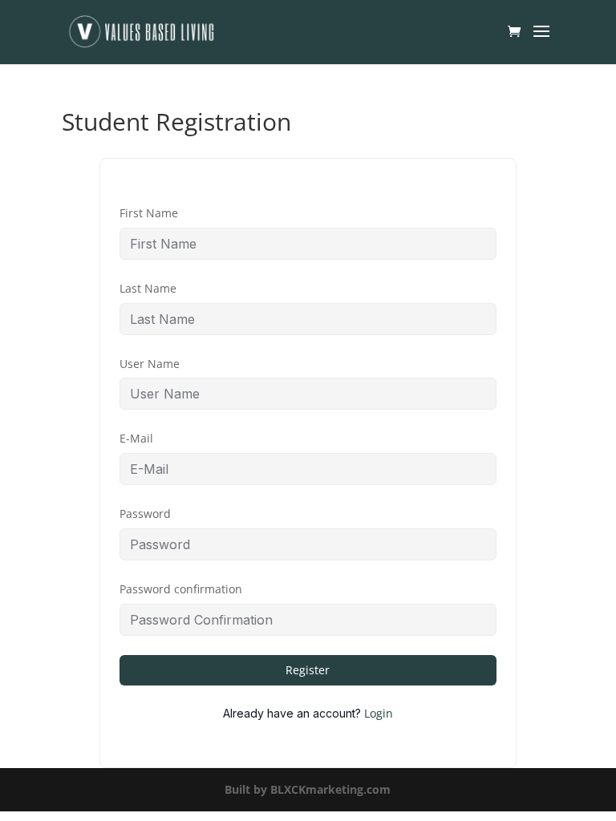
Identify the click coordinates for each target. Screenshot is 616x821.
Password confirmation (181, 589)
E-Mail (136, 438)
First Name (149, 212)
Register (308, 669)
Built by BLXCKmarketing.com (308, 789)
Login (378, 713)
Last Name (148, 288)
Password (145, 513)
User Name (150, 363)
